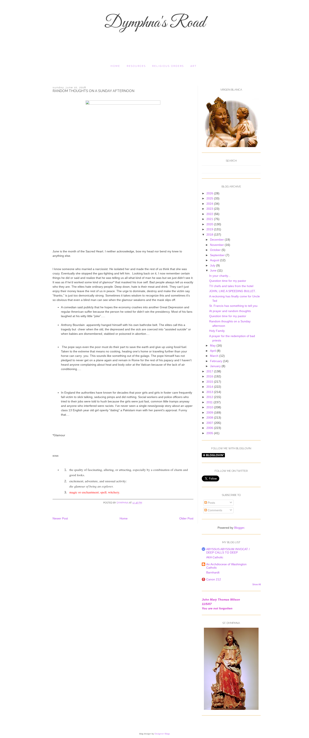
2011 (210, 402)
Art (193, 66)
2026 (210, 193)
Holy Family (217, 330)
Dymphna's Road (154, 23)
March (214, 355)
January (216, 366)
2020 (210, 224)
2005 (210, 433)
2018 (210, 234)
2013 (210, 392)
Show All (256, 584)
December (217, 239)
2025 (210, 198)
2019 (210, 229)
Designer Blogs (162, 734)
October (216, 250)
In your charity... (219, 275)
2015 (210, 381)
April (213, 350)
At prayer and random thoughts (230, 311)
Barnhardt (212, 572)
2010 (210, 407)
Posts (211, 502)
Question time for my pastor (227, 280)
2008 (210, 417)
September (218, 255)
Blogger (239, 527)
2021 (210, 219)
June (213, 270)
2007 (210, 422)
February (216, 361)
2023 (210, 208)
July (213, 265)
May (213, 345)
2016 (210, 376)
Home (115, 66)
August (215, 260)
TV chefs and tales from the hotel (231, 286)
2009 (210, 412)
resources (136, 66)
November (217, 244)
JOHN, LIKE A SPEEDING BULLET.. (232, 291)
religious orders (168, 66)
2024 (210, 203)
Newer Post (60, 518)
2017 (210, 371)
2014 (210, 386)
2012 (210, 397)
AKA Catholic (214, 557)
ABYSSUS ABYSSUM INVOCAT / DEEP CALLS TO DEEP (228, 550)
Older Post (186, 518)
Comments (214, 510)
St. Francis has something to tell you (233, 305)
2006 (210, 428)
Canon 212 (213, 579)
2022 (210, 214)
